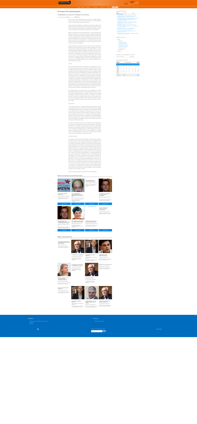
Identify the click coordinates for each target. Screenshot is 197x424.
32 (117, 67)
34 (117, 70)
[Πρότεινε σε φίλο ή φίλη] (1, 421)
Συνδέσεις (109, 7)
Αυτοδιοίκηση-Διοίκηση (123, 45)
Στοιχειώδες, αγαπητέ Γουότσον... (90, 255)
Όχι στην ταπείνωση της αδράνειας (63, 288)
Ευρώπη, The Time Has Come (105, 264)
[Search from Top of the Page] (119, 7)
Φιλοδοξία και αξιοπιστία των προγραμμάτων (126, 29)
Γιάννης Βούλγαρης (61, 17)
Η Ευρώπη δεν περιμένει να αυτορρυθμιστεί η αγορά (77, 265)
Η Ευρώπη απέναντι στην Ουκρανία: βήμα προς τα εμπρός (90, 302)
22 (135, 70)
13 (129, 68)
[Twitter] (38, 329)
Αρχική (79, 7)
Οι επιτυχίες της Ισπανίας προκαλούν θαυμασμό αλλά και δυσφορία (64, 242)
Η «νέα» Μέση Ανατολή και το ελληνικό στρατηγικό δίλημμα (127, 23)
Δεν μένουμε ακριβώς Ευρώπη (76, 301)
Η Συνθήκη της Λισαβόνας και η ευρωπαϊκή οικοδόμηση (104, 194)
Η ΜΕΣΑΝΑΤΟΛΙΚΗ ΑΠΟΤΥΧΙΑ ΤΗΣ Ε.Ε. (103, 255)
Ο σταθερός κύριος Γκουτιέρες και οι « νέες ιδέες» (128, 26)
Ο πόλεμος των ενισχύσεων (78, 254)
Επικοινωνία (95, 7)
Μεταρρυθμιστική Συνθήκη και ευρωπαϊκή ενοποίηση (77, 221)
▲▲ (195, 315)
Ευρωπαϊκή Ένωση (122, 48)
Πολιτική (120, 40)
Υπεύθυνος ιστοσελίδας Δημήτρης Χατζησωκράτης (38, 321)
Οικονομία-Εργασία (122, 42)
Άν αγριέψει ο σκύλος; (126, 24)
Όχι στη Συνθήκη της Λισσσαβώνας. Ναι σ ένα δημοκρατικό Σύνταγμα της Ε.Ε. (77, 195)
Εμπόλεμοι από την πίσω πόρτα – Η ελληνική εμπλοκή (127, 34)
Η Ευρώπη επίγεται (89, 277)
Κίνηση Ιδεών (121, 49)
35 (117, 71)
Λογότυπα (31, 323)
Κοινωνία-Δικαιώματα (123, 46)
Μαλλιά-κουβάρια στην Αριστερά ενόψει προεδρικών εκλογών (63, 278)
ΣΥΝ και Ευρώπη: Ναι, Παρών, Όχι (62, 194)
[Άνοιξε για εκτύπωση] (1, 419)
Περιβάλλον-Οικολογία (123, 43)
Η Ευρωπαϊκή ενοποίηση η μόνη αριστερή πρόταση (91, 221)
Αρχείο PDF (102, 7)
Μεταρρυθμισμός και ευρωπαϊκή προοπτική (90, 181)
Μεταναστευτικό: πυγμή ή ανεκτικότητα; (127, 31)
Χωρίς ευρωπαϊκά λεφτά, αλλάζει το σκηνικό (104, 301)
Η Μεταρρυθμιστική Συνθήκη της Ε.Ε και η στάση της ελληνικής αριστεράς (64, 222)
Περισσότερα (64, 203)
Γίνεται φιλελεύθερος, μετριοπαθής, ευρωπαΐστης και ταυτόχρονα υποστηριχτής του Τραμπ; (127, 19)
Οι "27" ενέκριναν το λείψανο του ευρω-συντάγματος (103, 208)
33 (117, 68)
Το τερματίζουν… (126, 14)
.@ (99, 321)
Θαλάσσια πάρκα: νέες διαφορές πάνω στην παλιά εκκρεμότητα (127, 17)
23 (138, 70)
